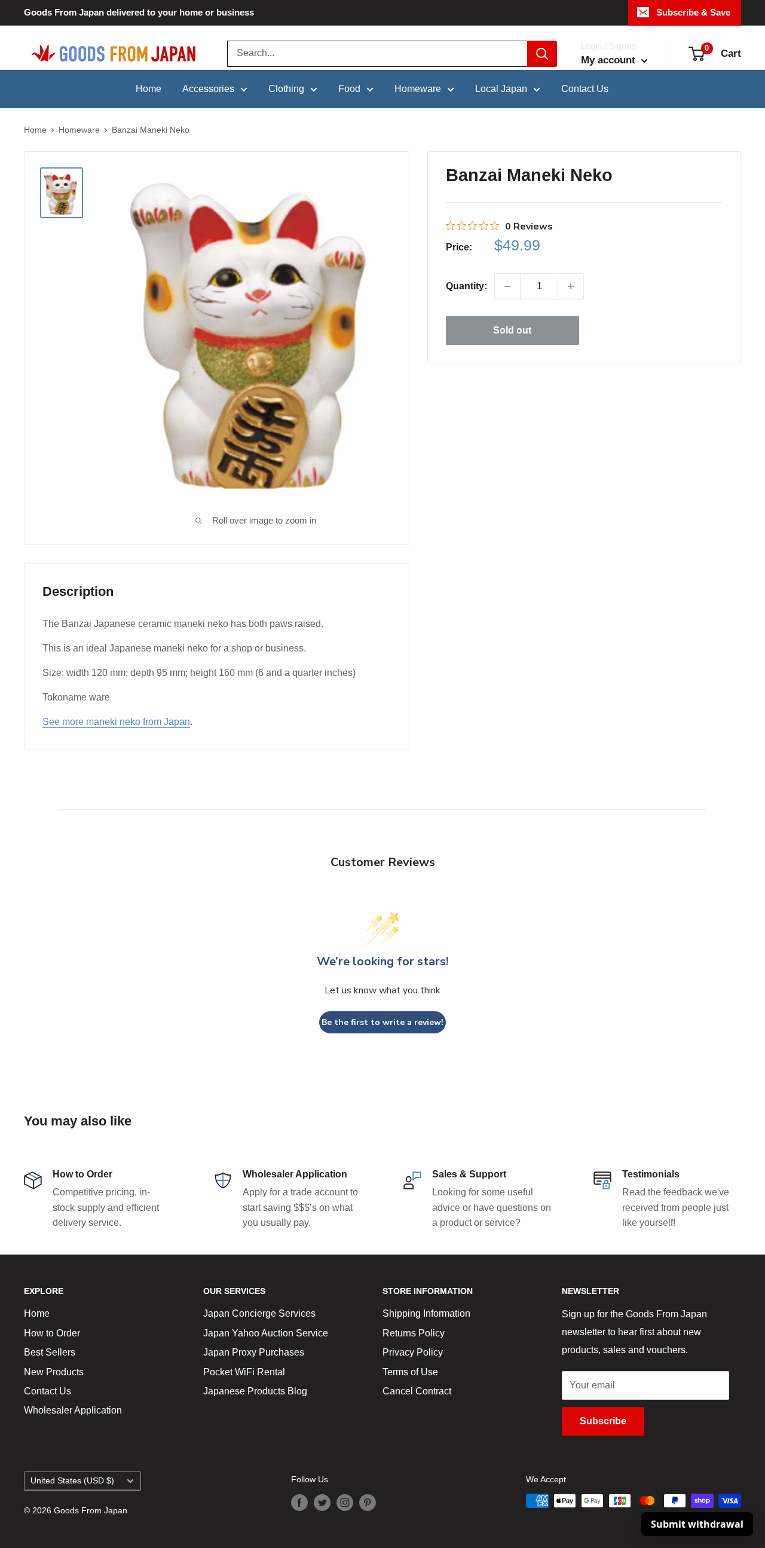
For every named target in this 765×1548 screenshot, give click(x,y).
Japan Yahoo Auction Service (265, 1333)
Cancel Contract (416, 1391)
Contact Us (584, 89)
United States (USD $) (72, 1480)
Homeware (417, 89)
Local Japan (501, 89)
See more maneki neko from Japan (116, 722)
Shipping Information (426, 1313)
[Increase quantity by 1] (570, 286)
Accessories (208, 89)
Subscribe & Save (693, 12)
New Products (54, 1372)
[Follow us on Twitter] (322, 1502)
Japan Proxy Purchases (253, 1352)
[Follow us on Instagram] (344, 1502)
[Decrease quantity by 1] (507, 286)
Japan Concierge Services (259, 1313)
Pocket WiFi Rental (244, 1372)
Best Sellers (49, 1352)
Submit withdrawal (697, 1524)
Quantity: (466, 286)
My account (609, 60)
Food (349, 89)
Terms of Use (410, 1372)
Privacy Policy (412, 1352)
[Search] (542, 54)
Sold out (512, 330)
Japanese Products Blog (255, 1391)
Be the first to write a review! (382, 1022)
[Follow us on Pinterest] (367, 1502)
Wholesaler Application (73, 1410)
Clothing (286, 89)
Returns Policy (413, 1333)
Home (148, 89)
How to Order (52, 1333)
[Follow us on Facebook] (299, 1502)
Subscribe (603, 1421)
